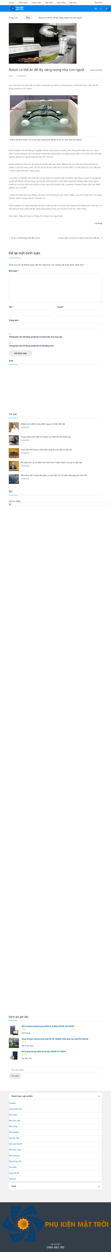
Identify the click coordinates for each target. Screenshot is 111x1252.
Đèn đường (14, 1132)
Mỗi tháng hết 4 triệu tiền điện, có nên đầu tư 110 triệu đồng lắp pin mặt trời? (54, 475)
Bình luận (14, 271)
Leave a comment (96, 70)
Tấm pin (12, 1179)
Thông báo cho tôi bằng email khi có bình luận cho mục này (35, 337)
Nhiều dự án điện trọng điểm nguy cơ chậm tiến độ (43, 424)
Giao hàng (61, 2)
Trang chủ (13, 17)
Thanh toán (36, 2)
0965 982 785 (55, 1247)
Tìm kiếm (15, 1076)
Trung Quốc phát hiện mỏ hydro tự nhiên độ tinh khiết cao (46, 437)
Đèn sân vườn (15, 1149)
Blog (28, 17)
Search (96, 8)
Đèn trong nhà (15, 1161)
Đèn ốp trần (14, 1138)
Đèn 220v (13, 1115)
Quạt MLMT (14, 1173)
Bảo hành (49, 2)
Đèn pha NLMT (15, 1144)
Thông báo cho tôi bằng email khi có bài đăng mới (31, 346)
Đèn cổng (13, 1126)
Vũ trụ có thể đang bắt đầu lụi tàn (24, 238)
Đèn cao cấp (14, 1120)
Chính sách (23, 2)
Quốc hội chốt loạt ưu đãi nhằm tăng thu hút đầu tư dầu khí (46, 449)
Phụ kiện (13, 1167)
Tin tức (11, 2)
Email (61, 307)
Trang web (13, 320)
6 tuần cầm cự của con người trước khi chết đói (80, 238)
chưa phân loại (15, 1109)
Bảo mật (72, 2)
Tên (11, 307)
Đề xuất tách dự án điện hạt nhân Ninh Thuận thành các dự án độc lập (51, 462)
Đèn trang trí (14, 1155)
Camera (12, 1103)
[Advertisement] (55, 388)
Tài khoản (98, 2)
